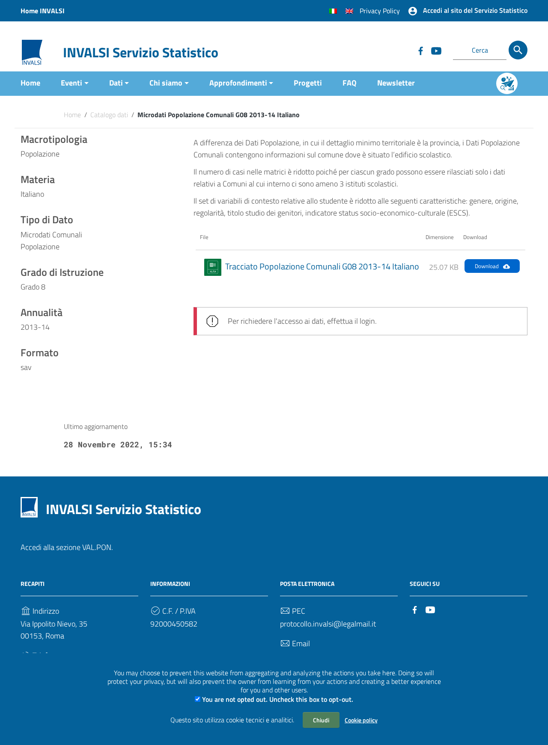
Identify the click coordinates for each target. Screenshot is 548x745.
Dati (116, 83)
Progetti (308, 83)
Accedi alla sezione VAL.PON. (67, 547)
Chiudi (321, 719)
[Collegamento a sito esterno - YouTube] (436, 50)
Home (30, 83)
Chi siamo (165, 83)
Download (487, 266)
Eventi (71, 83)
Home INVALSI (43, 11)
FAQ (349, 83)
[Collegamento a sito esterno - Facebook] (420, 50)
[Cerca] (518, 50)
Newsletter (396, 83)
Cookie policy (361, 719)
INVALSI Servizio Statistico (140, 52)
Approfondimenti (238, 83)
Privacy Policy (380, 11)
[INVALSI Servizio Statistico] (32, 51)
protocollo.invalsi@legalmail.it (328, 624)
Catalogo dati (109, 114)
